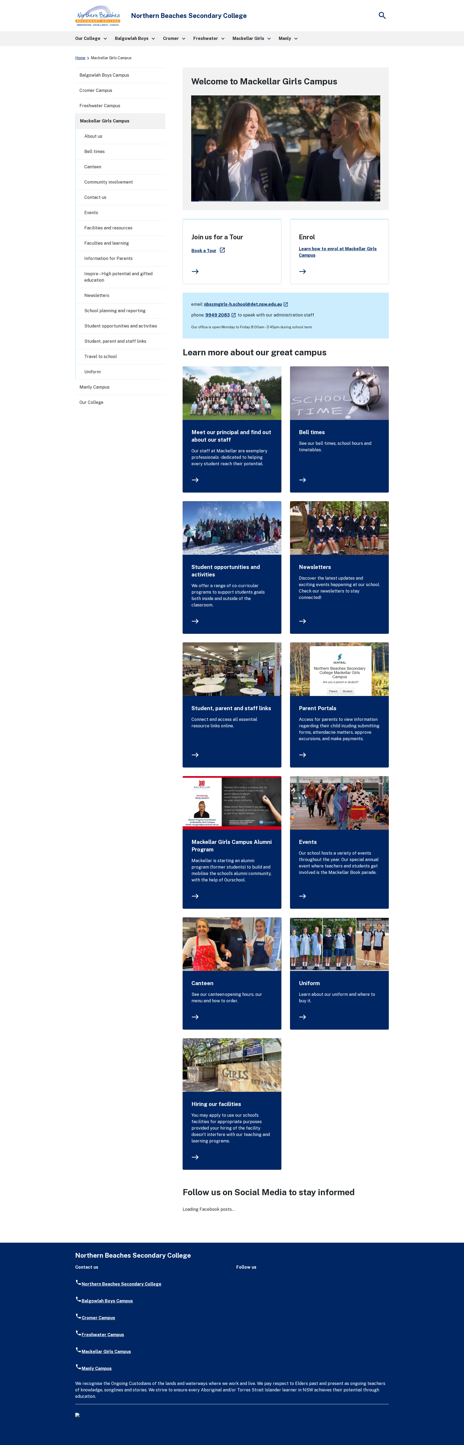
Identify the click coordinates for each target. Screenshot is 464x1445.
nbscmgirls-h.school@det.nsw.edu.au (246, 304)
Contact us (95, 197)
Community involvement (108, 182)
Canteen (202, 983)
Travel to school (100, 356)
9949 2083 (221, 315)
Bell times (312, 432)
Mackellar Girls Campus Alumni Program (231, 846)
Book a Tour (208, 250)
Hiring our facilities (216, 1104)
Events (308, 842)
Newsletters (315, 567)
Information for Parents (108, 258)
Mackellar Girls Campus (104, 121)
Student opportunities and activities (225, 571)
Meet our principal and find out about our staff (231, 436)
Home (80, 58)
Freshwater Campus (99, 105)
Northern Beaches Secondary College (121, 1284)
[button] (91, 38)
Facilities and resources (108, 227)
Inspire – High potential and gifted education (118, 277)
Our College (91, 402)
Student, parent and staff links (231, 708)
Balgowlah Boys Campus (104, 75)
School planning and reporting (115, 310)
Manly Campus (94, 387)
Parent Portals (317, 708)
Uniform (309, 983)
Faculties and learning (106, 243)
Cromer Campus (95, 90)
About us (93, 136)
